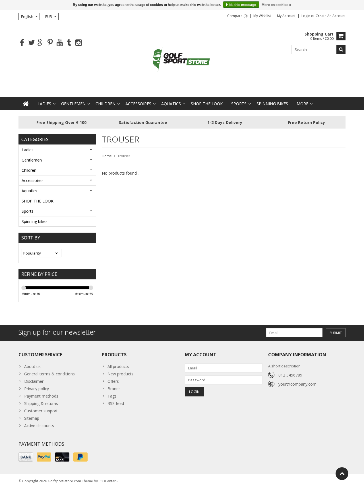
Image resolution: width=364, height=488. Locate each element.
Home (107, 156)
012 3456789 (290, 375)
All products (118, 366)
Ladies (44, 103)
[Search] (341, 49)
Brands (114, 388)
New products (120, 374)
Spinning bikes (272, 103)
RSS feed (115, 403)
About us (32, 366)
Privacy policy (36, 388)
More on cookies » (276, 5)
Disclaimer (34, 381)
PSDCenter (107, 481)
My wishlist (262, 15)
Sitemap (31, 418)
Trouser (123, 156)
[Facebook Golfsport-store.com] (22, 43)
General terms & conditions (49, 374)
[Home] (25, 104)
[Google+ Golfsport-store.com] (40, 43)
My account (286, 15)
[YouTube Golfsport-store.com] (59, 43)
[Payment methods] (25, 457)
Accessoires (138, 103)
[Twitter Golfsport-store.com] (31, 43)
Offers (113, 381)
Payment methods (41, 396)
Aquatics (171, 103)
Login (306, 15)
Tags (112, 396)
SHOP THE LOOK (207, 103)
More (302, 103)
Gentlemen (73, 103)
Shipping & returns (41, 403)
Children (105, 103)
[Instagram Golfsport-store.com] (78, 43)
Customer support (41, 410)
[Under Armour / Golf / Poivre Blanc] (182, 60)
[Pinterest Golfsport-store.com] (50, 43)
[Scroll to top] (342, 473)
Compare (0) (237, 15)
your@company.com (297, 384)
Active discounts (39, 425)
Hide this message (241, 5)
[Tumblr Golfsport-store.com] (69, 43)
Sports (239, 103)
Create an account (331, 15)
